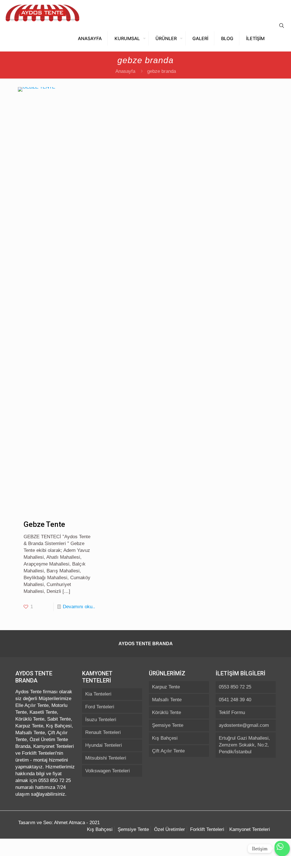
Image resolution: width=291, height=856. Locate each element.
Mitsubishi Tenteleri (105, 758)
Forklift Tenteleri (207, 829)
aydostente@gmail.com (244, 725)
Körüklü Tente (166, 712)
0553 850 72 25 (235, 687)
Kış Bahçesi (165, 738)
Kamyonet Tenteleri (249, 829)
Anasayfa (125, 71)
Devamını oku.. (79, 606)
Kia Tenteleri (98, 694)
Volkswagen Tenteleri (107, 771)
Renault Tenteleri (103, 732)
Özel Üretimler (169, 829)
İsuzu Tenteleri (100, 719)
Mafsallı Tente (167, 699)
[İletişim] (282, 850)
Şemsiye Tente (167, 725)
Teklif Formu (232, 712)
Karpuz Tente (166, 687)
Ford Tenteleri (99, 706)
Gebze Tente (44, 524)
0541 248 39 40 (235, 699)
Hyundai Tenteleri (103, 745)
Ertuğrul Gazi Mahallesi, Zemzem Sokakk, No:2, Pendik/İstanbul (244, 744)
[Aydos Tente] (43, 13)
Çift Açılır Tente (168, 751)
